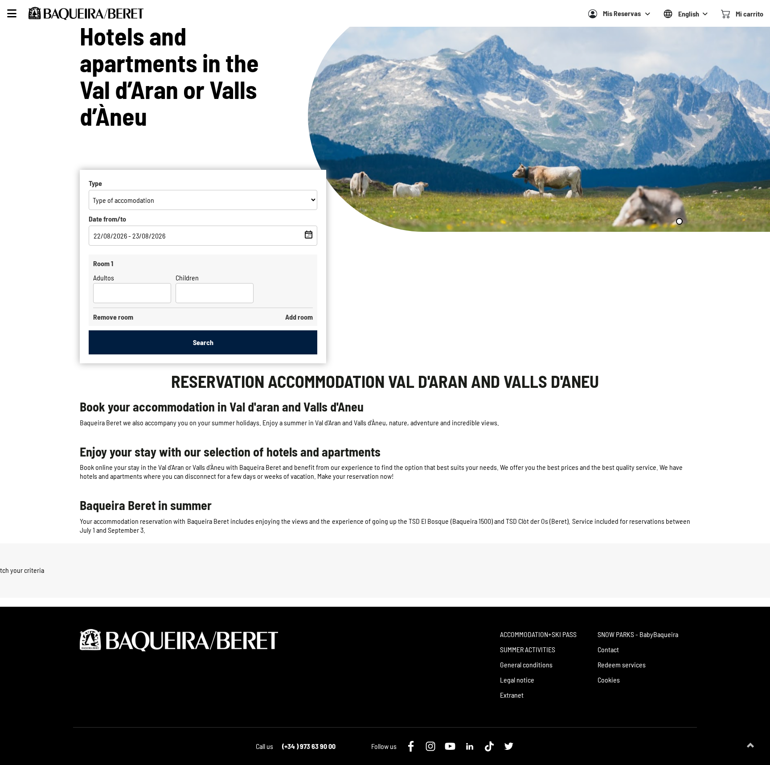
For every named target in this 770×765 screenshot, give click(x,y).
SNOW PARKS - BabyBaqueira (638, 634)
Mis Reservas (622, 13)
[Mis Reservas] (592, 14)
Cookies (609, 679)
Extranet (512, 695)
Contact (608, 649)
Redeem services (622, 664)
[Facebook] (410, 746)
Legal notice (517, 679)
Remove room (113, 317)
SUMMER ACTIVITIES (527, 649)
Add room (299, 317)
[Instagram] (430, 746)
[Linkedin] (469, 746)
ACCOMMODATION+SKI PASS (538, 634)
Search (203, 342)
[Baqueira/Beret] (86, 13)
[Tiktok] (489, 746)
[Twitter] (509, 746)
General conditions (526, 664)
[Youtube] (450, 746)
